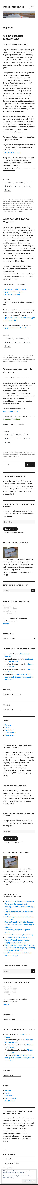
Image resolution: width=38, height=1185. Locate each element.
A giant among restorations (13, 37)
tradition (32, 359)
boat (31, 200)
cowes (27, 201)
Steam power (18, 452)
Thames (27, 359)
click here (6, 623)
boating (5, 201)
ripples (9, 359)
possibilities (18, 207)
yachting (5, 211)
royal (18, 454)
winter (13, 361)
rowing (16, 359)
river (21, 209)
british (18, 201)
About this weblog (9, 1154)
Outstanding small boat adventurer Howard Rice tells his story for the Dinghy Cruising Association (18, 940)
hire (7, 358)
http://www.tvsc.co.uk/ (11, 294)
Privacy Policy (7, 1168)
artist (28, 200)
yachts (10, 211)
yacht (30, 209)
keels (21, 203)
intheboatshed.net (13, 7)
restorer (16, 209)
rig (19, 209)
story (33, 454)
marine (5, 205)
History (15, 203)
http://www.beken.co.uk (12, 152)
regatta (5, 209)
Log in (7, 727)
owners (15, 358)
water (10, 361)
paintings (23, 205)
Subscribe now (10, 529)
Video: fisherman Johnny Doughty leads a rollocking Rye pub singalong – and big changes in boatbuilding (20, 947)
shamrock (26, 209)
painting (18, 205)
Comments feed (10, 733)
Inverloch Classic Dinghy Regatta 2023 (19, 935)
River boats (18, 356)
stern (29, 454)
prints (23, 207)
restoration (10, 209)
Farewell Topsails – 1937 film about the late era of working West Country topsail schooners (19, 924)
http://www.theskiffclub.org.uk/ (15, 289)
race (26, 207)
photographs (6, 207)
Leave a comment (18, 211)
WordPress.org (10, 735)
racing (30, 207)
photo (27, 205)
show (20, 359)
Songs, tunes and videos (11, 1163)
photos (12, 207)
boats (9, 201)
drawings (5, 203)
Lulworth (28, 203)
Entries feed (9, 730)
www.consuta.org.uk (10, 411)
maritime (9, 205)
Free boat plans (8, 1159)
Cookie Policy (9, 1177)
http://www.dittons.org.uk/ (13, 292)
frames (10, 203)
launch (28, 452)
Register (8, 725)
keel (18, 203)
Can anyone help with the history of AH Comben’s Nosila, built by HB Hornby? (19, 676)
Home (5, 1150)
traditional (5, 361)
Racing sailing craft (20, 200)
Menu (32, 6)
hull (25, 452)
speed (22, 454)
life (24, 203)
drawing (31, 201)
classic (22, 201)
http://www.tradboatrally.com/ (14, 328)
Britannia (13, 201)
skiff (23, 359)
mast (14, 205)
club (4, 358)
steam (26, 454)
